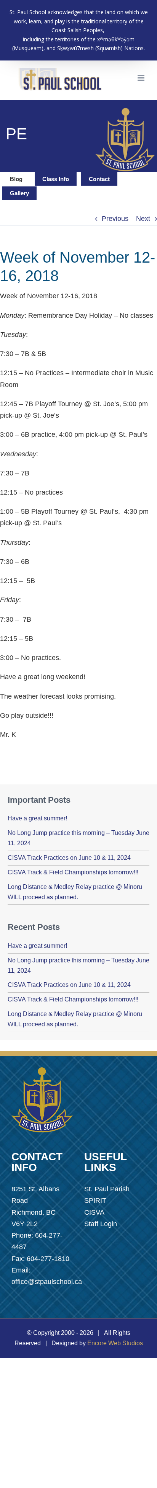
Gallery (19, 193)
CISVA (94, 1212)
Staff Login (100, 1224)
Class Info (55, 179)
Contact (99, 179)
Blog (16, 179)
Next (143, 218)
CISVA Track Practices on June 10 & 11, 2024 (69, 857)
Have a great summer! (37, 818)
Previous (115, 218)
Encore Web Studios (115, 1343)
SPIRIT (95, 1200)
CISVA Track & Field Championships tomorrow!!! (73, 872)
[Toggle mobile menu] (142, 78)
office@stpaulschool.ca (46, 1281)
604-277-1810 (48, 1259)
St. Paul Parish (107, 1189)
